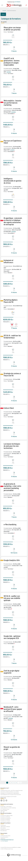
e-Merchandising (10, 524)
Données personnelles (9, 847)
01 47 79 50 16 (17, 1)
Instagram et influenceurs (8, 261)
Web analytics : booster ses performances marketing (12, 102)
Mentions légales (17, 847)
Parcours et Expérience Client (12, 141)
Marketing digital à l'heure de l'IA (10, 301)
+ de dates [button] (8, 71)
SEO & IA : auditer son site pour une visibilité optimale (12, 598)
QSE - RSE (2, 811)
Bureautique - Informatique (6, 806)
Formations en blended (5, 819)
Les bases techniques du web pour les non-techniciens (12, 446)
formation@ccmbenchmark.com (7, 839)
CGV (4, 847)
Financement (3, 825)
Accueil (4, 10)
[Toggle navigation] (2, 5)
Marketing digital (4, 810)
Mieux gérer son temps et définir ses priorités (12, 28)
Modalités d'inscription (5, 829)
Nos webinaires (4, 830)
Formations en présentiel (5, 818)
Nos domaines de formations (7, 804)
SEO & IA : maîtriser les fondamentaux (12, 336)
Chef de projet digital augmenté (11, 671)
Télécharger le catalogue (5, 826)
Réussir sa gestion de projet (12, 748)
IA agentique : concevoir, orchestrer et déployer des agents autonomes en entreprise (13, 221)
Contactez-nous (10, 1)
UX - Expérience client (5, 809)
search (26, 5)
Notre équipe (3, 827)
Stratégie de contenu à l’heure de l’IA (12, 374)
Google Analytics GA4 (12, 560)
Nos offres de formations (6, 813)
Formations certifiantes (5, 816)
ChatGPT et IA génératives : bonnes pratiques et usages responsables (11, 61)
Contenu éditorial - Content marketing (8, 807)
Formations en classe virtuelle (6, 815)
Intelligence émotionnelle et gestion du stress (12, 180)
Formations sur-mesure (5, 820)
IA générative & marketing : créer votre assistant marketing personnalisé (12, 487)
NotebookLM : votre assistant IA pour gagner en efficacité (13, 709)
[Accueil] (14, 6)
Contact (2, 847)
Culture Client (9, 408)
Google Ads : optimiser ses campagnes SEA (12, 637)
